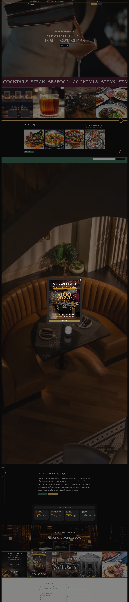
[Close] (80, 280)
